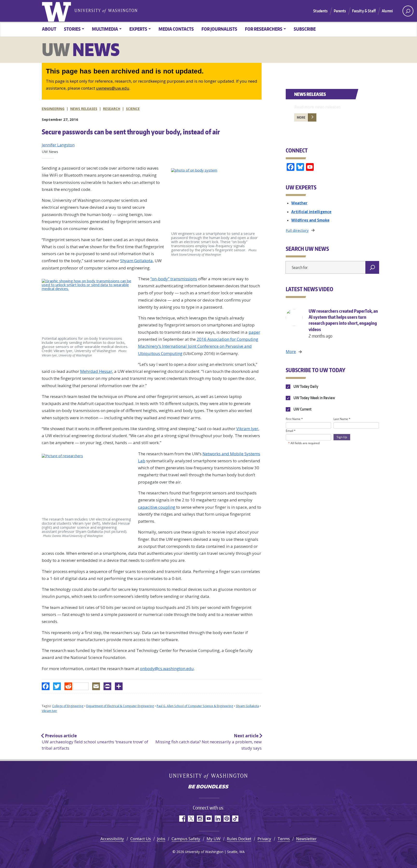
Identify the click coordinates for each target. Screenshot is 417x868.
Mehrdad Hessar (96, 371)
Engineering (53, 108)
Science (133, 108)
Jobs (161, 838)
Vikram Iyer (247, 428)
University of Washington (57, 11)
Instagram (199, 818)
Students (320, 10)
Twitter (191, 818)
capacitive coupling (156, 507)
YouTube (208, 818)
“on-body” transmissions (173, 279)
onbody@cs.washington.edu (167, 668)
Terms (284, 838)
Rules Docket (239, 838)
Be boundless (208, 787)
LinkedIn (217, 818)
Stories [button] (72, 29)
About (49, 29)
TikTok (235, 818)
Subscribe (305, 29)
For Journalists (219, 29)
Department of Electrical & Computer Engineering (120, 706)
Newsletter (306, 838)
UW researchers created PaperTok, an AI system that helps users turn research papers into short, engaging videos (343, 323)
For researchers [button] (263, 29)
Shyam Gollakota (136, 260)
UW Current (302, 409)
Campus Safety (186, 838)
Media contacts (176, 29)
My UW (214, 838)
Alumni (387, 10)
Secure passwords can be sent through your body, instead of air (131, 131)
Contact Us (140, 838)
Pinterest (226, 818)
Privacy (264, 838)
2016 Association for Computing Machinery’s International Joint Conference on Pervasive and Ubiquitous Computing (198, 346)
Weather (299, 203)
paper (254, 332)
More (301, 117)
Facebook (182, 818)
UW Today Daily (305, 386)
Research (111, 108)
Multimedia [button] (105, 29)
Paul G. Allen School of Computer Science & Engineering (195, 706)
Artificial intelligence (311, 211)
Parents (340, 10)
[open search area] (408, 11)
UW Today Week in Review (314, 397)
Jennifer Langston (58, 145)
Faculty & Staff (364, 10)
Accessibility (112, 838)
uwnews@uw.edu (112, 88)
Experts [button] (138, 29)
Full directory (297, 230)
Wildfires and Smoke (310, 220)
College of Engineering (67, 706)
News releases (83, 108)
